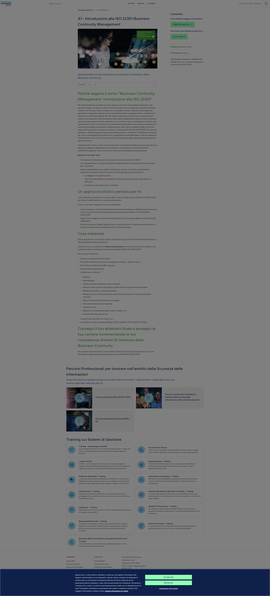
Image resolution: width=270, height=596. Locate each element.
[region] (135, 582)
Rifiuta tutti (168, 583)
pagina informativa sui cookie (116, 591)
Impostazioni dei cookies (168, 588)
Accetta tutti (168, 577)
